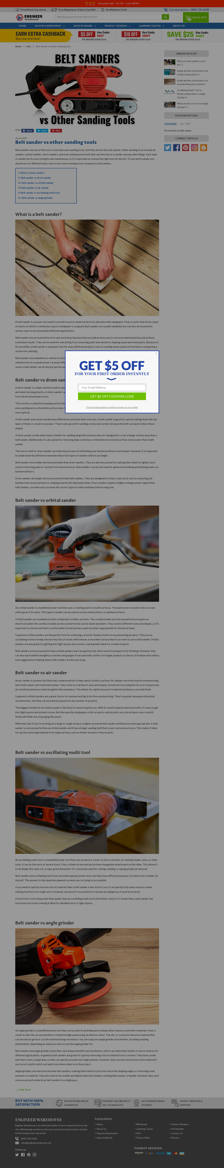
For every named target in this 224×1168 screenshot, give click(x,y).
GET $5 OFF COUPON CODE (112, 396)
